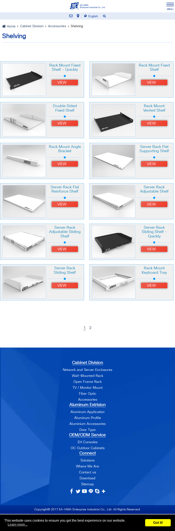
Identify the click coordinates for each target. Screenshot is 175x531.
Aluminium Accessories (87, 424)
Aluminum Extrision (87, 405)
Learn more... (18, 524)
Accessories (57, 26)
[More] (103, 491)
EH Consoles (88, 442)
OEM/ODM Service (87, 435)
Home (11, 26)
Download (87, 478)
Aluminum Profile (87, 418)
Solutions (87, 460)
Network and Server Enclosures (87, 370)
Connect (87, 453)
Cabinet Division (32, 26)
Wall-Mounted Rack (87, 376)
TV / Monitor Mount (88, 387)
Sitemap (87, 484)
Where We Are (87, 466)
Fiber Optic (87, 393)
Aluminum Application (87, 412)
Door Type (87, 430)
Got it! (158, 522)
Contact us (87, 472)
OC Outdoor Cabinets (88, 448)
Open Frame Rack (87, 381)
